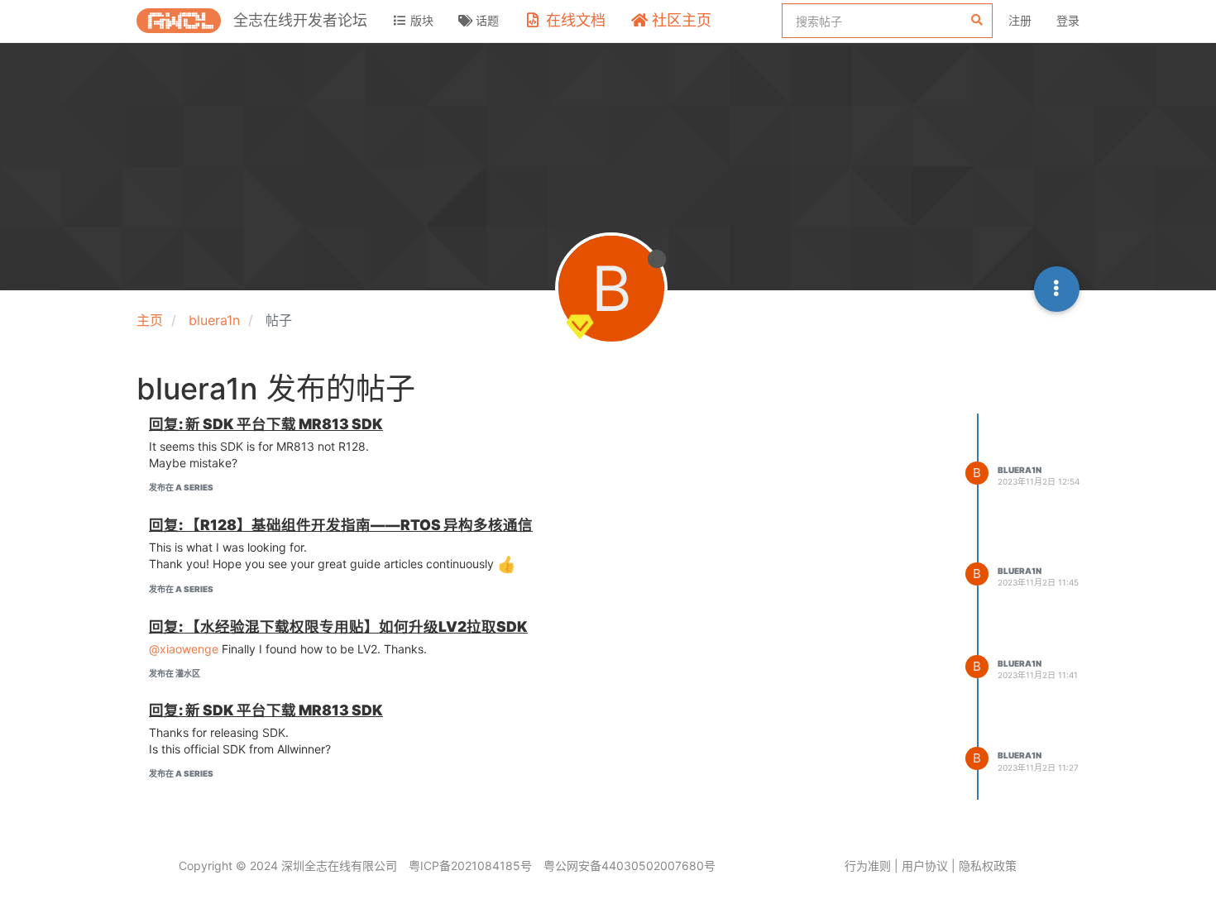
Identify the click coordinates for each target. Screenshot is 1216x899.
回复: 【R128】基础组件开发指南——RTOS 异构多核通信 (341, 524)
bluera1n (1019, 470)
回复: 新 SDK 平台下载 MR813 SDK (266, 424)
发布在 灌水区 (174, 673)
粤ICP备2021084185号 (470, 865)
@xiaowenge (183, 649)
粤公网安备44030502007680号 (629, 865)
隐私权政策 (988, 865)
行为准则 (868, 865)
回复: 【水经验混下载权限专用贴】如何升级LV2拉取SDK (338, 626)
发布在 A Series (181, 487)
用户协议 (925, 865)
